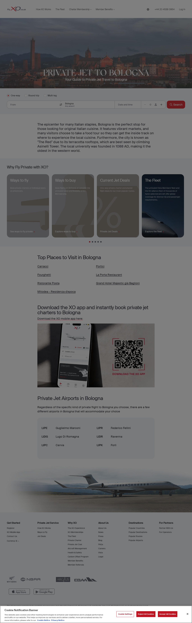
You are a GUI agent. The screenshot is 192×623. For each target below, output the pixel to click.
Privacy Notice (57, 620)
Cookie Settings (125, 614)
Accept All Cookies (167, 614)
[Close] (187, 614)
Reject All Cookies (146, 614)
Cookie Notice (43, 620)
